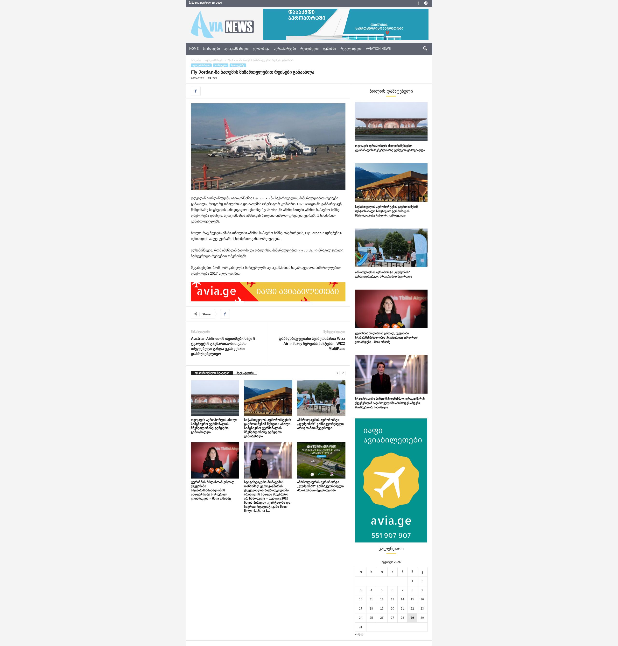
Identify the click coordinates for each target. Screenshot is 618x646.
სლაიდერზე (237, 65)
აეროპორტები (285, 48)
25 (371, 617)
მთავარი (196, 60)
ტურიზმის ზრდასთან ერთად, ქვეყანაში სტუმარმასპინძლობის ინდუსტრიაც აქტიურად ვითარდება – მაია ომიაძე (213, 490)
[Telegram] (426, 3)
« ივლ (359, 634)
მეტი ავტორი (245, 372)
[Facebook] (418, 3)
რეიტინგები (309, 48)
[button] (425, 48)
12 (382, 599)
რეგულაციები (351, 48)
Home (194, 48)
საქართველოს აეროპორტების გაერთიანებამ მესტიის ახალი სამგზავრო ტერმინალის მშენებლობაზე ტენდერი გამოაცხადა (267, 428)
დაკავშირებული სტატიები (212, 372)
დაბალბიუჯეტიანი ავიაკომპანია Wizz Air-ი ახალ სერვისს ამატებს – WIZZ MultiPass (312, 343)
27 (392, 617)
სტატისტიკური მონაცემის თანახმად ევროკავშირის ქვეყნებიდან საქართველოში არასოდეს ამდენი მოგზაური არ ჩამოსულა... (390, 403)
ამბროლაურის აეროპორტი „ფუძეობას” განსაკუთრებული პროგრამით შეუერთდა (320, 424)
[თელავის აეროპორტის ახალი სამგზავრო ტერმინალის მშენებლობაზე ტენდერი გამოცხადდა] (215, 398)
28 (402, 617)
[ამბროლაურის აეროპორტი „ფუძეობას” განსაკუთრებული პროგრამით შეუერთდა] (321, 398)
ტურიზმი (329, 48)
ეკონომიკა (261, 48)
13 (392, 599)
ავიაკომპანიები (236, 48)
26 (382, 617)
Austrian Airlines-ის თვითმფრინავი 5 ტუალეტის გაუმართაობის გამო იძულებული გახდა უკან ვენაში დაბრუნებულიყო (223, 346)
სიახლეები (211, 48)
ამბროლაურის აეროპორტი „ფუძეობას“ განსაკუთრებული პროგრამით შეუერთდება (320, 486)
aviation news (378, 48)
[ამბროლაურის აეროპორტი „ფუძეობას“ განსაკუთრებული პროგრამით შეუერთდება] (321, 460)
